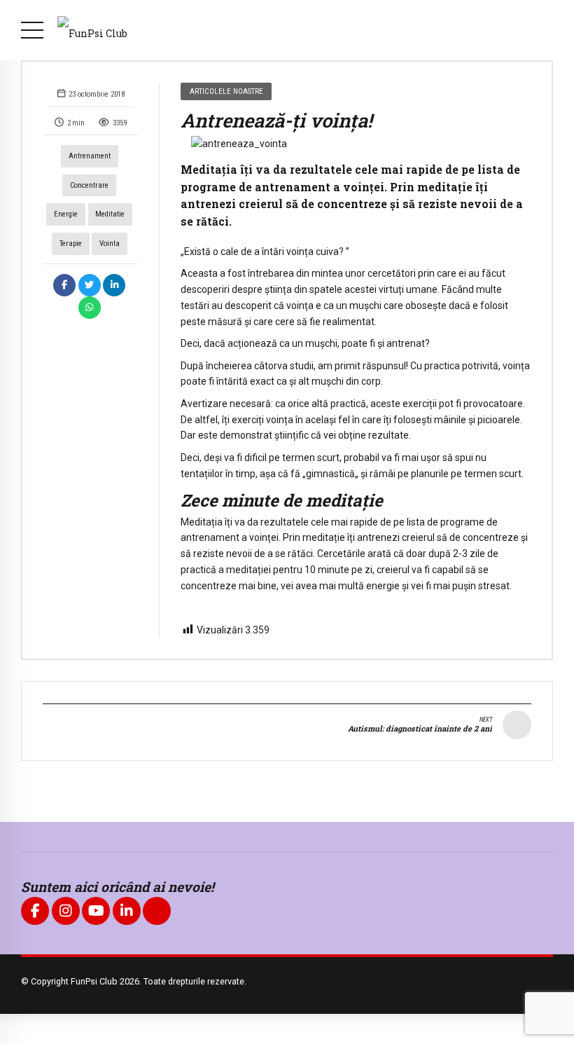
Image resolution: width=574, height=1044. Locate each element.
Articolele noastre (226, 91)
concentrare (89, 185)
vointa (109, 243)
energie (66, 214)
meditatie (110, 214)
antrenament (90, 155)
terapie (70, 243)
